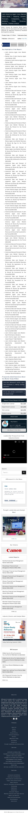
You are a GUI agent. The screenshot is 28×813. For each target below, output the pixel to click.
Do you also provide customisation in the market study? (14, 393)
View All (14, 538)
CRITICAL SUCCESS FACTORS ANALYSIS (14, 767)
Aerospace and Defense (14, 775)
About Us (14, 727)
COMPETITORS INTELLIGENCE (14, 755)
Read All (5, 680)
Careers (14, 731)
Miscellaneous (14, 799)
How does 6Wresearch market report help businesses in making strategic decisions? (14, 384)
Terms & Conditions (14, 734)
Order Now (14, 416)
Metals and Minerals (14, 795)
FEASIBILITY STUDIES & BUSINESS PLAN (14, 754)
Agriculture (14, 801)
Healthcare (14, 788)
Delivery (14, 736)
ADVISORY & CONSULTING (14, 752)
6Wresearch (10, 812)
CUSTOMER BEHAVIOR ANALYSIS (14, 761)
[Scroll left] (2, 45)
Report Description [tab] (6, 44)
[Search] (22, 2)
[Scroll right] (26, 45)
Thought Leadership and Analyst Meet (14, 744)
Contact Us (14, 742)
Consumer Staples (14, 791)
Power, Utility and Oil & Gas (14, 780)
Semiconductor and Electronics (14, 778)
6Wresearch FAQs (14, 738)
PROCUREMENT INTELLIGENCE (14, 759)
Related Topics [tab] (21, 44)
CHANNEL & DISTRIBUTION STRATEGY (14, 757)
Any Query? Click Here (14, 430)
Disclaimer (14, 740)
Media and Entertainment (14, 797)
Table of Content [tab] (14, 44)
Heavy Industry (14, 782)
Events (14, 729)
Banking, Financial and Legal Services (14, 793)
